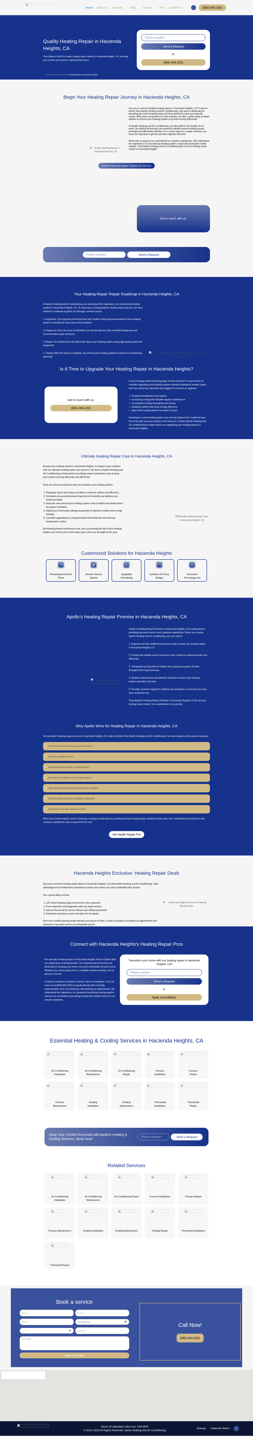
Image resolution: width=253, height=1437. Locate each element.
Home (48, 75)
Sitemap (201, 1428)
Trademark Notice (220, 1428)
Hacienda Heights (60, 75)
